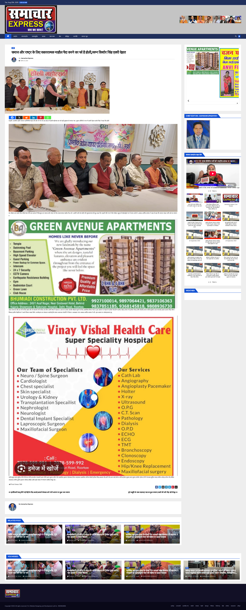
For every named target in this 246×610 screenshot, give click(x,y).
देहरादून (206, 606)
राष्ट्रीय (15, 36)
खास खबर (52, 36)
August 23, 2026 (134, 576)
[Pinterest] (40, 117)
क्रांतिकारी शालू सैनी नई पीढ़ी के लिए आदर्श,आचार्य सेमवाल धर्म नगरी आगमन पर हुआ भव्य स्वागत (40, 492)
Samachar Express (27, 58)
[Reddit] (26, 117)
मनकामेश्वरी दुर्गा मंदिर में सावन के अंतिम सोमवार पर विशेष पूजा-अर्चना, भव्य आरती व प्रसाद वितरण (92, 535)
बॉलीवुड (67, 36)
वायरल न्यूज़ (85, 36)
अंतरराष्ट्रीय (24, 36)
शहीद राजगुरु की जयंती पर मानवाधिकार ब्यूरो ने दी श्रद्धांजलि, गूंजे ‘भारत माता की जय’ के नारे (32, 535)
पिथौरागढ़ (218, 606)
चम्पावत (197, 606)
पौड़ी (223, 606)
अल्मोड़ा (172, 606)
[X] (19, 117)
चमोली (192, 606)
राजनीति (75, 36)
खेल (60, 36)
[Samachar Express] (212, 60)
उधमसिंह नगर (185, 606)
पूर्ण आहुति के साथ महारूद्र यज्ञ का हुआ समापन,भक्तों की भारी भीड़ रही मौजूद (152, 492)
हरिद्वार (187, 567)
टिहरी (202, 606)
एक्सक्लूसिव (35, 36)
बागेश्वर (227, 606)
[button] (236, 36)
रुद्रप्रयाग (233, 606)
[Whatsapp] (47, 117)
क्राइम (43, 36)
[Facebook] (12, 117)
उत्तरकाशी (178, 606)
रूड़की (13, 48)
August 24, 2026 (16, 576)
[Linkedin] (33, 117)
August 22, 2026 (193, 576)
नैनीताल (212, 606)
